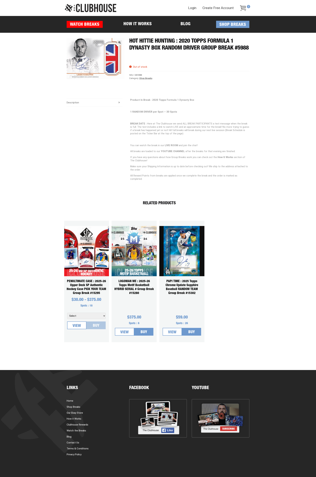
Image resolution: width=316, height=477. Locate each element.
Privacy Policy (74, 454)
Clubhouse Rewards (77, 424)
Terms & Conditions (78, 448)
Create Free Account (218, 8)
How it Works (137, 24)
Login (192, 8)
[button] (119, 42)
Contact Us (73, 442)
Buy (96, 326)
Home (70, 400)
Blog (185, 24)
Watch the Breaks (76, 430)
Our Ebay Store (75, 412)
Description (73, 102)
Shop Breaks (232, 25)
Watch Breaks (84, 25)
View (77, 326)
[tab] (94, 102)
